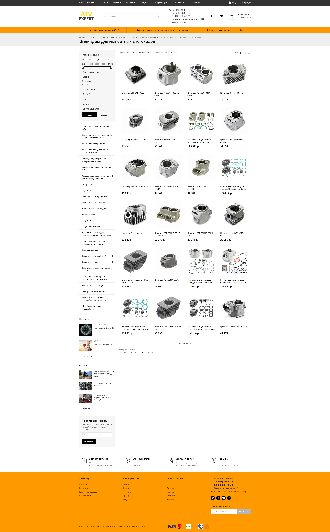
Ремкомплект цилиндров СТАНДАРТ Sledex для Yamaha (201, 327)
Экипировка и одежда (92, 285)
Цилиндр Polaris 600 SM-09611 (166, 187)
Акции (105, 3)
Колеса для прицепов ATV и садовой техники (95, 151)
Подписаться (89, 441)
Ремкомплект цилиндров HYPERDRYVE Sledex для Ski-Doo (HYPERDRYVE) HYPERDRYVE (200, 140)
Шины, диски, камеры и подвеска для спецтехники (94, 278)
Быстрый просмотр (135, 74)
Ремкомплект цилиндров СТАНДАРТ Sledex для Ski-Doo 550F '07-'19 (234, 187)
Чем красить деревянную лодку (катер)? (102, 397)
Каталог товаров (86, 3)
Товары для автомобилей (94, 256)
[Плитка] (241, 52)
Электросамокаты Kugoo (93, 291)
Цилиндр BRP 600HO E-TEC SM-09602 (200, 187)
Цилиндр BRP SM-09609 (133, 93)
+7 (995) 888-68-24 (182, 12)
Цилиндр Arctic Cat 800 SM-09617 (167, 94)
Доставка (117, 3)
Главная (82, 37)
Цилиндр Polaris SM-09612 (167, 280)
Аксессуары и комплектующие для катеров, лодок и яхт (96, 177)
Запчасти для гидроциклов (95, 196)
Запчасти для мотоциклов (94, 202)
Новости (170, 492)
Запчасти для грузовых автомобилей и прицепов (94, 298)
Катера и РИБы (89, 214)
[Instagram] (229, 498)
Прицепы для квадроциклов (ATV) (103, 30)
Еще (242, 30)
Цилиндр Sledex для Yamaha (135, 233)
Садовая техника (90, 250)
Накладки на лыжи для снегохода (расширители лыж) (96, 233)
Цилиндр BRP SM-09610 (231, 93)
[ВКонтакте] (224, 498)
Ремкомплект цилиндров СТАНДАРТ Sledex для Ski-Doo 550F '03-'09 (135, 327)
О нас (169, 484)
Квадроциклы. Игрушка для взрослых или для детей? (104, 374)
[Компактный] (249, 52)
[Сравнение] (148, 61)
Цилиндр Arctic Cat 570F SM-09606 (167, 140)
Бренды (126, 496)
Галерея (170, 488)
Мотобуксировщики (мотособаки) (91, 307)
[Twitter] (213, 498)
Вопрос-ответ (85, 496)
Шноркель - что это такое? (102, 384)
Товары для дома (90, 262)
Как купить (131, 3)
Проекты (127, 492)
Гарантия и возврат (88, 492)
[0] (212, 17)
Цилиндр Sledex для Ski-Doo (233, 326)
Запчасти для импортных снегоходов (145, 37)
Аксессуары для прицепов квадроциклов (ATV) (94, 159)
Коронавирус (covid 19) (104, 328)
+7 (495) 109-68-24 (182, 9)
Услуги (144, 3)
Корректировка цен (103, 344)
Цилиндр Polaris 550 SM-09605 (232, 234)
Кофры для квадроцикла (218, 30)
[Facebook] (218, 498)
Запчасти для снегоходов (113, 37)
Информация (161, 3)
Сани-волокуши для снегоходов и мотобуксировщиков (163, 30)
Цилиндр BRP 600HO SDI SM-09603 (201, 234)
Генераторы (87, 184)
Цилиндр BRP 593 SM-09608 (135, 186)
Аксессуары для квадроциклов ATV (96, 168)
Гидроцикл (87, 190)
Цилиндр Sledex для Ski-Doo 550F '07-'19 (135, 281)
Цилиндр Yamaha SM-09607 (135, 139)
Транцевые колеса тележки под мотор (97, 269)
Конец (150, 352)
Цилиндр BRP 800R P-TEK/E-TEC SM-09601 (167, 234)
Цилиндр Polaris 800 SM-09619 (199, 94)
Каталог (94, 37)
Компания (180, 3)
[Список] (245, 52)
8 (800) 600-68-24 (181, 16)
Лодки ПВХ (87, 220)
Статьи (126, 488)
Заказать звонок (179, 22)
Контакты (196, 3)
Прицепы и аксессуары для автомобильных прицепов (95, 242)
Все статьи (86, 409)
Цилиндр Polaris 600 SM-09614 (232, 140)
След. (143, 352)
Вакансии (171, 496)
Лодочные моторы (91, 226)
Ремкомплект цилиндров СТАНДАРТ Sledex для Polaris (200, 281)
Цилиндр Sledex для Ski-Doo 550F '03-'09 (167, 327)
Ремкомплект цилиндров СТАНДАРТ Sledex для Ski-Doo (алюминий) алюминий (234, 281)
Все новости (87, 356)
